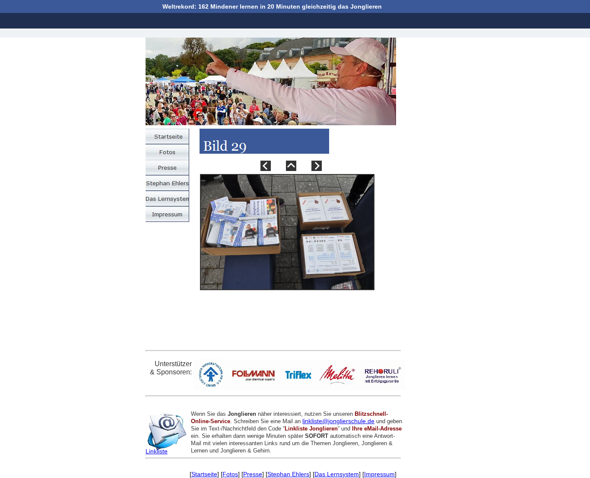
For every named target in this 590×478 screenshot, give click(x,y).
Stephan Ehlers (288, 474)
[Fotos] (167, 152)
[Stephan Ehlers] (167, 183)
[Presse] (167, 167)
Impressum (379, 474)
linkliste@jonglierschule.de (338, 421)
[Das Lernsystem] (167, 198)
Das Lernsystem (336, 474)
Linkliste (157, 451)
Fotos (230, 474)
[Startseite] (167, 136)
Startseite (204, 474)
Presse (252, 474)
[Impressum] (167, 214)
